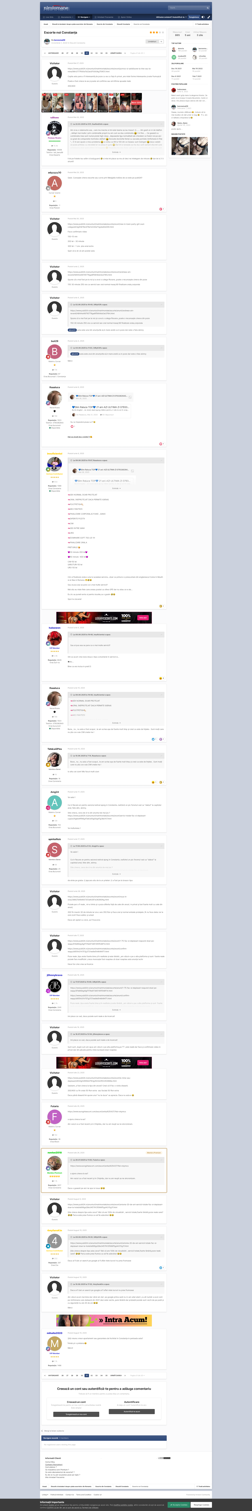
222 (55, 1258)
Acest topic (198, 8)
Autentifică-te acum (132, 1411)
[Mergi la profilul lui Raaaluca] (54, 398)
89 (55, 865)
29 (77, 53)
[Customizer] (203, 17)
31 (87, 53)
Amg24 (55, 792)
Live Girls (49, 17)
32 (92, 53)
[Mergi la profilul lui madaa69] (174, 57)
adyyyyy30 (54, 172)
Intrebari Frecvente (105, 17)
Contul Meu (50, 1462)
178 (55, 370)
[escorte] (104, 618)
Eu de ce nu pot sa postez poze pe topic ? (62, 1475)
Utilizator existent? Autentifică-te (170, 17)
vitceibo (202, 56)
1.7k (55, 1181)
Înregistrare (194, 17)
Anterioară (53, 53)
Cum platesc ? (51, 1467)
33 (96, 53)
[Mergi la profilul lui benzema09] (47, 41)
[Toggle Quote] (71, 124)
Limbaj (44, 1495)
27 (67, 53)
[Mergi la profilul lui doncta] (174, 49)
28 (72, 53)
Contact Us (70, 1495)
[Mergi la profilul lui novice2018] (54, 1163)
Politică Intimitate (57, 1495)
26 (63, 53)
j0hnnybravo (98, 1034)
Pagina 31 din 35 (137, 53)
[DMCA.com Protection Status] (164, 1458)
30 (82, 53)
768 (55, 416)
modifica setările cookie (123, 1505)
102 (55, 1135)
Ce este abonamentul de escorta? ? (60, 1472)
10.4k (55, 146)
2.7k (55, 1003)
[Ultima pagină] (125, 53)
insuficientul (99, 634)
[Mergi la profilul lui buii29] (54, 351)
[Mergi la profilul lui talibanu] (54, 128)
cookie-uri (53, 1505)
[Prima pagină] (45, 53)
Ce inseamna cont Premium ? (57, 1470)
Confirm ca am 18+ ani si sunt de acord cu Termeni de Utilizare (72, 1508)
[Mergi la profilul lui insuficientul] (54, 464)
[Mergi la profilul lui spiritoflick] (54, 850)
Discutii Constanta (77, 43)
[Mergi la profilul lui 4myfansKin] (54, 1241)
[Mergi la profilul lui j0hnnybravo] (54, 985)
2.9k (55, 656)
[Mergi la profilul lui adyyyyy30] (54, 183)
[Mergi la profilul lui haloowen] (54, 638)
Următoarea (116, 53)
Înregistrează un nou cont (76, 1414)
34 (101, 53)
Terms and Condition (83, 1495)
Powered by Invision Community (198, 1495)
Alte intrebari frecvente (54, 1477)
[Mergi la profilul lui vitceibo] (195, 57)
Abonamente (65, 17)
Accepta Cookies (179, 1505)
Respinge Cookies (201, 1505)
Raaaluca (54, 387)
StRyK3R (97, 304)
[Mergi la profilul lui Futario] (54, 1117)
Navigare (84, 17)
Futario (55, 1106)
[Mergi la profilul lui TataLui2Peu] (54, 759)
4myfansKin (98, 1284)
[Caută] (208, 8)
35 (106, 53)
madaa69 (182, 56)
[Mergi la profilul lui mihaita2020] (54, 1343)
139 (55, 821)
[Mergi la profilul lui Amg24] (54, 802)
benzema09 (204, 48)
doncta (181, 48)
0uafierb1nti (97, 124)
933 (55, 482)
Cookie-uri (98, 1495)
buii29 (54, 341)
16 (55, 774)
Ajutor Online (126, 17)
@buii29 (72, 330)
